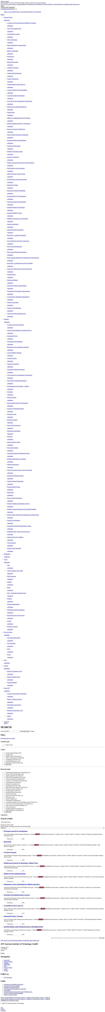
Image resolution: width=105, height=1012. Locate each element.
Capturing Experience (13, 67)
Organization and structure (14, 705)
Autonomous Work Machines (14, 341)
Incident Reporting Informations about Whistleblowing (18, 992)
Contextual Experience (13, 364)
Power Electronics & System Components (18, 241)
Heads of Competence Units (14, 671)
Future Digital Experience (14, 425)
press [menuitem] (5, 660)
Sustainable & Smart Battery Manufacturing (18, 291)
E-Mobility (10, 392)
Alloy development (12, 39)
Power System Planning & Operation (16, 252)
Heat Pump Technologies (13, 431)
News (8, 649)
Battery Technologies (12, 51)
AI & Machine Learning (13, 34)
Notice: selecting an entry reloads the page (80, 938)
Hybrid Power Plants (12, 185)
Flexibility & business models (14, 151)
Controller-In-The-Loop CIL (13, 905)
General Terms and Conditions (12, 986)
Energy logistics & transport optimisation (17, 134)
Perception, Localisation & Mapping (16, 235)
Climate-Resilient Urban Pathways (16, 84)
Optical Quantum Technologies (15, 229)
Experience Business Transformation (16, 140)
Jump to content (5, 1)
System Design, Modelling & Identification (18, 297)
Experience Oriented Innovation (15, 408)
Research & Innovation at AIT (15, 710)
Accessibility (7, 990)
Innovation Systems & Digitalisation (16, 202)
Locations (3, 1010)
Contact (6, 970)
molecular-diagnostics (12, 224)
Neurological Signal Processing (15, 475)
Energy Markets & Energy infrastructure (17, 403)
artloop (9, 716)
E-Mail (2, 1009)
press (5, 966)
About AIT (7, 960)
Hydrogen (9, 436)
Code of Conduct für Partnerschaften (13, 993)
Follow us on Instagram (22, 11)
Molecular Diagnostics (13, 464)
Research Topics (8, 961)
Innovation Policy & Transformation (16, 196)
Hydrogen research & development (15, 831)
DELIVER (7, 842)
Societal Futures (11, 274)
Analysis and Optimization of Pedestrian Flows (19, 330)
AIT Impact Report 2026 (13, 638)
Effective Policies (11, 397)
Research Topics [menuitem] (8, 17)
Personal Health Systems (13, 487)
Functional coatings (12, 420)
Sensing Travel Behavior (13, 520)
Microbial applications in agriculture (16, 459)
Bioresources (10, 56)
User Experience (11, 542)
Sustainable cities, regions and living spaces (18, 531)
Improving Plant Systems (13, 442)
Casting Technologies (12, 79)
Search (3, 731)
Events (9, 654)
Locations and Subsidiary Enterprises (16, 693)
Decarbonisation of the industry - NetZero (18, 386)
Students (9, 582)
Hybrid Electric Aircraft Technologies (17, 179)
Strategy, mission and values (14, 699)
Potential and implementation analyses (17, 895)
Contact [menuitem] (6, 665)
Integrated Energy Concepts (13, 916)
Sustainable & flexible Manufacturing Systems (19, 526)
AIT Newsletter (11, 643)
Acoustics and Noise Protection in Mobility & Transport (21, 23)
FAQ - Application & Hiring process (16, 593)
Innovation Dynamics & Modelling (16, 190)
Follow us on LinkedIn (10, 11)
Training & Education (12, 302)
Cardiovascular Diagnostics (14, 73)
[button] (2, 5)
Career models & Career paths (15, 570)
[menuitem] (54, 20)
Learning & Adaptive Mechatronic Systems (18, 453)
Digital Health (11, 112)
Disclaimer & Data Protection (11, 987)
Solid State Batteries (12, 280)
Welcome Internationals (13, 604)
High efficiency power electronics (16, 168)
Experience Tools (11, 414)
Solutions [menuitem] (6, 319)
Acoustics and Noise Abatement (15, 324)
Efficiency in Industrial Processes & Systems (18, 118)
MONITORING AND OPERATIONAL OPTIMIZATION (23, 927)
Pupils (8, 587)
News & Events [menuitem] (8, 632)
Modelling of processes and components (17, 218)
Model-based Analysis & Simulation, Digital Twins (21, 863)
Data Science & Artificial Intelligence (16, 107)
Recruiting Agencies (12, 626)
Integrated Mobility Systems (14, 213)
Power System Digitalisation (14, 246)
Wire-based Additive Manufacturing (16, 313)
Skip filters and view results (8, 738)
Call (2, 1007)
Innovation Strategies (12, 447)
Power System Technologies (14, 498)
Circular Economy (12, 358)
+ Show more (8, 764)
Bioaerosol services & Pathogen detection (18, 347)
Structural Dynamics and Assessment (16, 285)
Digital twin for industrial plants (15, 873)
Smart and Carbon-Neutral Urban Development (19, 269)
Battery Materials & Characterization (16, 45)
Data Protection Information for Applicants (15, 989)
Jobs (8, 565)
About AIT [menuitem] (7, 688)
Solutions (6, 963)
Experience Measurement (13, 146)
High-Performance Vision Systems (16, 174)
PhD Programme (11, 576)
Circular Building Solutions (14, 352)
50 (103, 938)
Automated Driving (12, 336)
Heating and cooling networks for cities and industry (20, 162)
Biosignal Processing (12, 62)
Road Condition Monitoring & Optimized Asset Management (23, 257)
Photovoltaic (10, 492)
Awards (9, 621)
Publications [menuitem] (7, 554)
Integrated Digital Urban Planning (16, 207)
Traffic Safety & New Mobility (15, 537)
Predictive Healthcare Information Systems (18, 503)
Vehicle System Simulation (14, 308)
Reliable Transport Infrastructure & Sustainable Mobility (21, 509)
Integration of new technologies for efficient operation (22, 884)
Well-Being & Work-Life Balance (16, 610)
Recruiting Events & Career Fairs (15, 615)
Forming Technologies (13, 157)
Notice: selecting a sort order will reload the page (17, 826)
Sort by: (3, 826)
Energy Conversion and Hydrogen (16, 129)
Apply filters (4, 815)
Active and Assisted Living (14, 28)
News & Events (8, 967)
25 (100, 938)
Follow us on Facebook (35, 11)
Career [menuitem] (5, 559)
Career (5, 969)
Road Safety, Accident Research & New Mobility (20, 263)
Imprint (2, 953)
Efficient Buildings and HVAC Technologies (18, 123)
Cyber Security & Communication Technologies (19, 101)
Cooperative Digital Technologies (16, 95)
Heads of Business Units (13, 677)
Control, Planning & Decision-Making (17, 90)
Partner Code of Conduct (10, 994)
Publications (7, 964)
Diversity (9, 598)
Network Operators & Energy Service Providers (19, 470)
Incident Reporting (12, 682)
